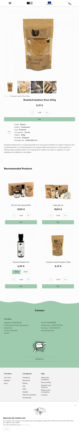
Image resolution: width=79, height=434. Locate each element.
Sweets (25, 392)
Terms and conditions (45, 378)
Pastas (25, 383)
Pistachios (26, 380)
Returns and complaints (45, 391)
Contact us (39, 359)
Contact (44, 395)
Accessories (27, 398)
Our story (7, 378)
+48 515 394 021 (54, 328)
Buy (39, 119)
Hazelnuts (26, 378)
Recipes (7, 380)
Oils (24, 386)
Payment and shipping (46, 386)
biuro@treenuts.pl (47, 330)
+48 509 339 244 (57, 325)
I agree (6, 429)
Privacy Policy (46, 382)
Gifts (24, 389)
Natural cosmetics (29, 395)
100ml (16, 272)
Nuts (5, 383)
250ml (26, 272)
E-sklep (6, 96)
